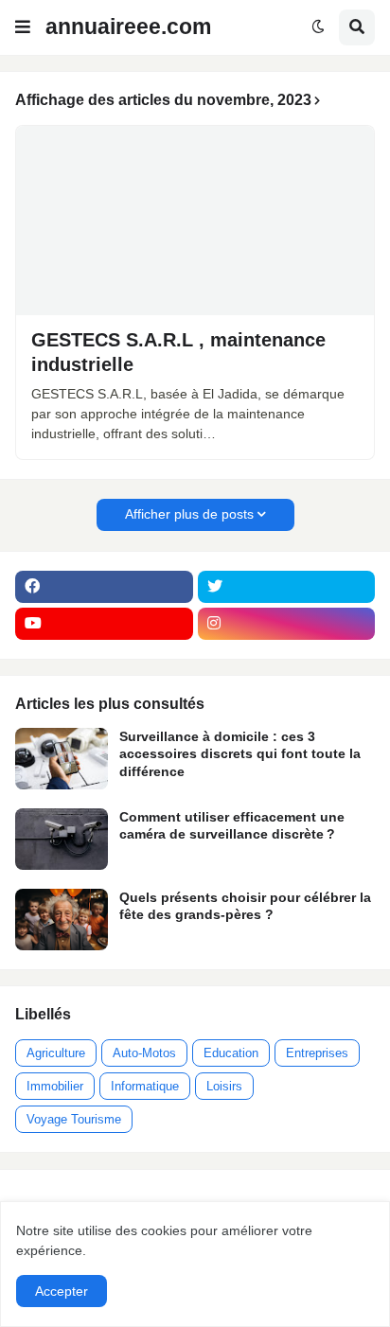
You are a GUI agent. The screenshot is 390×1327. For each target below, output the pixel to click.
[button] (22, 27)
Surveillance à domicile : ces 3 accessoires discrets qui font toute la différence (240, 753)
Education (231, 1053)
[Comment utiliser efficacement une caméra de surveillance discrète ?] (61, 839)
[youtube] (104, 624)
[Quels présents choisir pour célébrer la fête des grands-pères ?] (61, 919)
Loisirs (224, 1086)
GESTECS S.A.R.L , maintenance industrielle (178, 352)
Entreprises (317, 1053)
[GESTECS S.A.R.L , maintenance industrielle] (195, 220)
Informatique (145, 1086)
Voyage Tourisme (74, 1119)
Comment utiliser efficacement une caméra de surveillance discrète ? (232, 825)
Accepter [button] (61, 1291)
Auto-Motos (144, 1053)
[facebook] (104, 587)
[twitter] (287, 587)
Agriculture (56, 1053)
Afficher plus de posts (189, 514)
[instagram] (287, 624)
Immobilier (55, 1086)
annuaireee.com (128, 26)
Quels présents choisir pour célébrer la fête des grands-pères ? (245, 906)
